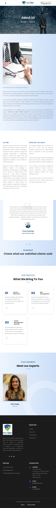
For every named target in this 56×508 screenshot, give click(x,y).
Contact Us (33, 438)
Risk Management (8, 470)
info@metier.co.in (37, 483)
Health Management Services (12, 473)
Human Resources (8, 467)
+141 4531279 (36, 489)
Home (24, 22)
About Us (32, 432)
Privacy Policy (31, 505)
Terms (22, 505)
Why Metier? (33, 435)
